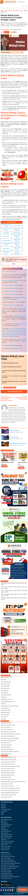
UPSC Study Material (6, 747)
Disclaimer (3, 806)
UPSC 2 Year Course (6, 727)
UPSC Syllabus (4, 692)
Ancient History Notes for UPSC (8, 757)
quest (14, 387)
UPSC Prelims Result (6, 710)
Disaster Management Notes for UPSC (10, 792)
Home (2, 10)
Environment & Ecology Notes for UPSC (10, 790)
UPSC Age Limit (4, 690)
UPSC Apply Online (5, 688)
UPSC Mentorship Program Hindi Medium (10, 734)
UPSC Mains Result (5, 712)
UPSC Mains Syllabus (6, 695)
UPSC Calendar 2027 (8, 345)
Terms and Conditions (6, 809)
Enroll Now (4, 466)
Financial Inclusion (14, 437)
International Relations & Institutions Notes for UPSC (13, 781)
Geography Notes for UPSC (7, 770)
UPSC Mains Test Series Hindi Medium (10, 738)
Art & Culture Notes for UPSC (8, 768)
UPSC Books (4, 697)
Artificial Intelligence (14, 430)
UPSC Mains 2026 (5, 686)
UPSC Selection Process (6, 836)
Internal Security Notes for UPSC (8, 794)
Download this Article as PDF (14, 391)
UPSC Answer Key (5, 848)
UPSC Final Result (5, 714)
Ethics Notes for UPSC (6, 797)
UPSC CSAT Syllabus (6, 838)
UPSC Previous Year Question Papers (9, 706)
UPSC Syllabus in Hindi (6, 824)
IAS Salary (3, 703)
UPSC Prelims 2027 (5, 684)
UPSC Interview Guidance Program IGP (10, 751)
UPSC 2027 (3, 679)
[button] (22, 6)
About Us (3, 804)
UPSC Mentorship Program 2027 (8, 731)
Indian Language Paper (15, 297)
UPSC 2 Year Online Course (7, 729)
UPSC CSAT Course (5, 742)
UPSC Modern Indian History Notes (13, 10)
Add (13, 263)
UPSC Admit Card (5, 708)
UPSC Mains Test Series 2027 (8, 736)
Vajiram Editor (5, 29)
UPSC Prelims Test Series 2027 (8, 740)
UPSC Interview (4, 833)
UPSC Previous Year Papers (7, 841)
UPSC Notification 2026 (6, 677)
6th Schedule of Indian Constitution (18, 443)
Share (5, 32)
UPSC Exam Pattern (5, 826)
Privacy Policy (4, 811)
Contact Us (3, 807)
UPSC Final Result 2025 (6, 843)
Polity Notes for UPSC (6, 777)
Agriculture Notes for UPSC (7, 786)
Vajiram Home (21, 1)
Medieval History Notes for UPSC (8, 759)
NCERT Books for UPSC (6, 699)
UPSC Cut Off (4, 717)
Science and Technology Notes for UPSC (10, 788)
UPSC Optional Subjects (6, 834)
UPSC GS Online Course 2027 (8, 725)
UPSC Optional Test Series (7, 749)
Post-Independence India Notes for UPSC (10, 766)
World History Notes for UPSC (8, 764)
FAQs (2, 814)
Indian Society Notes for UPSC (8, 772)
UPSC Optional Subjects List (7, 701)
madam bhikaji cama (8, 387)
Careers (3, 812)
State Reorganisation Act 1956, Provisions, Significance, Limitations (7, 399)
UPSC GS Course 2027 (6, 723)
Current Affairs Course (6, 753)
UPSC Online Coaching (6, 745)
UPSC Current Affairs (6, 846)
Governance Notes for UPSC (7, 775)
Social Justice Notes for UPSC (8, 779)
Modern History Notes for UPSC (8, 762)
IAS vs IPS (3, 719)
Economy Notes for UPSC (7, 784)
